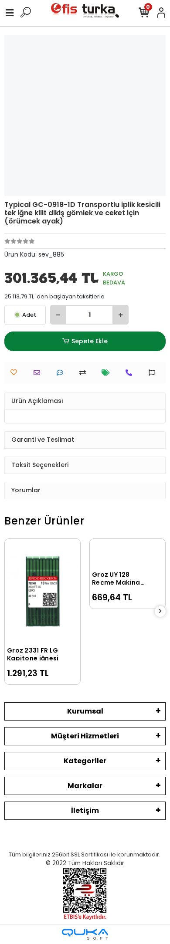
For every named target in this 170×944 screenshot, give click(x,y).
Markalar (85, 786)
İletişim (85, 810)
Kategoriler (85, 761)
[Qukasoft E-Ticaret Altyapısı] (85, 934)
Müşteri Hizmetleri (85, 736)
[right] (160, 611)
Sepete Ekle (89, 341)
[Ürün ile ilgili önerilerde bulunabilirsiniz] (154, 372)
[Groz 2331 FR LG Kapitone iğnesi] (42, 592)
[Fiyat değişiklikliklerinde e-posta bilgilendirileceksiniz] (107, 372)
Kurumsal (85, 711)
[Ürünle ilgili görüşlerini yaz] (62, 372)
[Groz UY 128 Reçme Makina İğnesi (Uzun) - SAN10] (127, 554)
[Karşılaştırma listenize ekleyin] (84, 372)
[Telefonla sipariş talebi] (131, 372)
